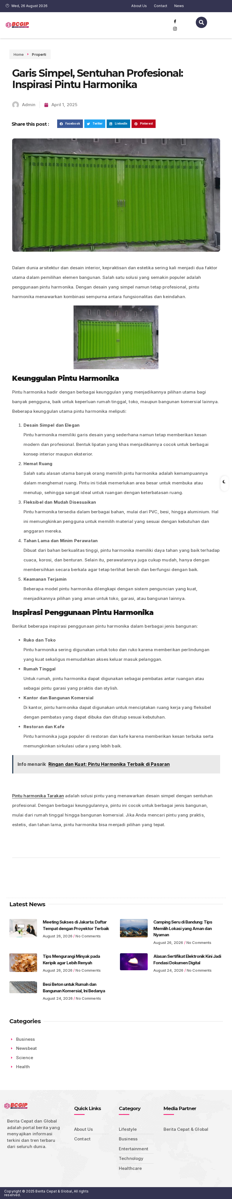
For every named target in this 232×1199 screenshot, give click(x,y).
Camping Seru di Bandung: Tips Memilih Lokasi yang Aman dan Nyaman (182, 928)
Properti (39, 54)
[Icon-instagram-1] (175, 29)
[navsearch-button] (201, 22)
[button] (70, 123)
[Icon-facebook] (175, 21)
